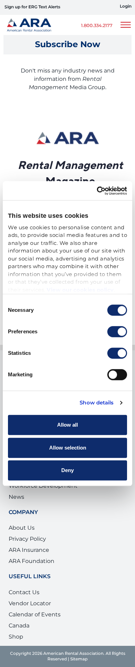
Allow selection (67, 448)
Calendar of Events (35, 614)
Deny (67, 470)
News (16, 497)
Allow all (67, 425)
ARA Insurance (29, 550)
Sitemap (79, 659)
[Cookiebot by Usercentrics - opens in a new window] (97, 190)
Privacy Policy (27, 539)
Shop (16, 636)
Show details (97, 403)
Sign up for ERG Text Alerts (32, 7)
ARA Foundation (31, 561)
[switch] (117, 331)
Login (126, 7)
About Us (22, 527)
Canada (19, 625)
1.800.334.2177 (96, 25)
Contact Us (24, 592)
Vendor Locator (30, 603)
